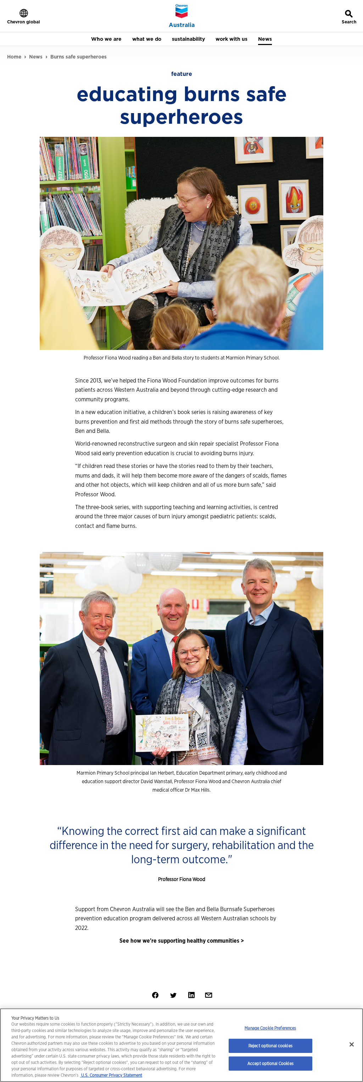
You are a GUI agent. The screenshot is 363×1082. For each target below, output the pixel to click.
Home (14, 57)
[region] (181, 1045)
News (36, 57)
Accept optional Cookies (270, 1063)
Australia (182, 25)
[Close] (351, 1044)
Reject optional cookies (270, 1045)
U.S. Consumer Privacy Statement (111, 1075)
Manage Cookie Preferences (270, 1028)
